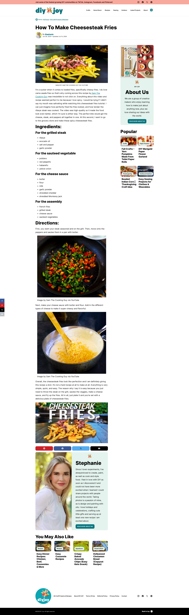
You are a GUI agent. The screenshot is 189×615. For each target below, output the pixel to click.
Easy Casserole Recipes (61, 556)
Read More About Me (85, 526)
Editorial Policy (102, 596)
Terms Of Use (90, 596)
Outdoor (124, 10)
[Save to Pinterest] (2, 305)
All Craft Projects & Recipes (59, 19)
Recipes (107, 10)
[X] (147, 2)
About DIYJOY (79, 596)
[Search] (151, 10)
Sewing (115, 10)
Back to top (146, 611)
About (146, 10)
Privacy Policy (114, 596)
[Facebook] (143, 2)
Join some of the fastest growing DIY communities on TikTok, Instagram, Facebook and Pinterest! (74, 2)
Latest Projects (135, 10)
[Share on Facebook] (2, 301)
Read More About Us (137, 121)
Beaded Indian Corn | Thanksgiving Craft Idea (129, 183)
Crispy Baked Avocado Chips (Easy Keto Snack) (80, 559)
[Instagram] (138, 2)
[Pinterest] (151, 2)
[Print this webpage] (2, 314)
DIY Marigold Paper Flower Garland (145, 153)
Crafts (88, 10)
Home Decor (97, 10)
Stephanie (49, 34)
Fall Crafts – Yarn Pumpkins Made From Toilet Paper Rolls (128, 155)
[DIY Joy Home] (49, 10)
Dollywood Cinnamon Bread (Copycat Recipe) (99, 559)
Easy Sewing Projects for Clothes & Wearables (145, 183)
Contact (124, 596)
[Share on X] (2, 310)
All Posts (46, 19)
